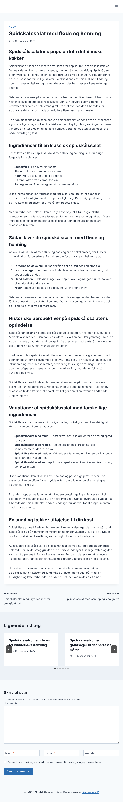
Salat (12, 27)
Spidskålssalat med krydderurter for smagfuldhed (27, 598)
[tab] (55, 668)
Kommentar (12, 703)
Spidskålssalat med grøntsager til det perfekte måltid (90, 645)
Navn (9, 753)
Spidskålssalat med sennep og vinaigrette (92, 596)
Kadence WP (90, 792)
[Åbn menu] (116, 6)
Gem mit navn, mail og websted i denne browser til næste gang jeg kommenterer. (54, 762)
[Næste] (114, 649)
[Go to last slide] (9, 649)
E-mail (50, 753)
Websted (90, 753)
